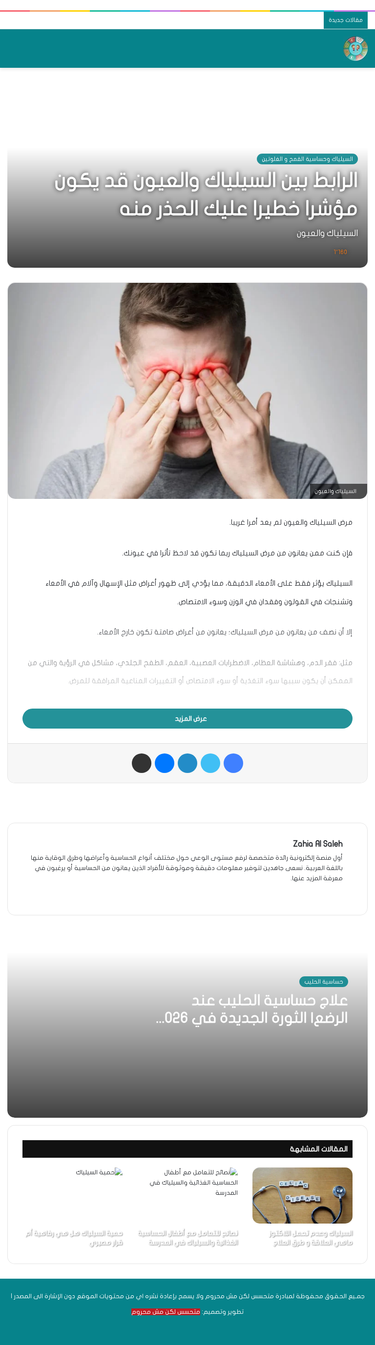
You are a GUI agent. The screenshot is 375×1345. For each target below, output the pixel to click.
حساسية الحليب (323, 982)
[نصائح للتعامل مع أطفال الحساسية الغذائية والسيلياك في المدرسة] (187, 1195)
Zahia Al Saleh (318, 844)
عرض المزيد (190, 718)
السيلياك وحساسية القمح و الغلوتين (307, 159)
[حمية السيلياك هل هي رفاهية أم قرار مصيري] (72, 1195)
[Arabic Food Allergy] (355, 48)
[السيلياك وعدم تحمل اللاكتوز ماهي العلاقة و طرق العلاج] (302, 1195)
